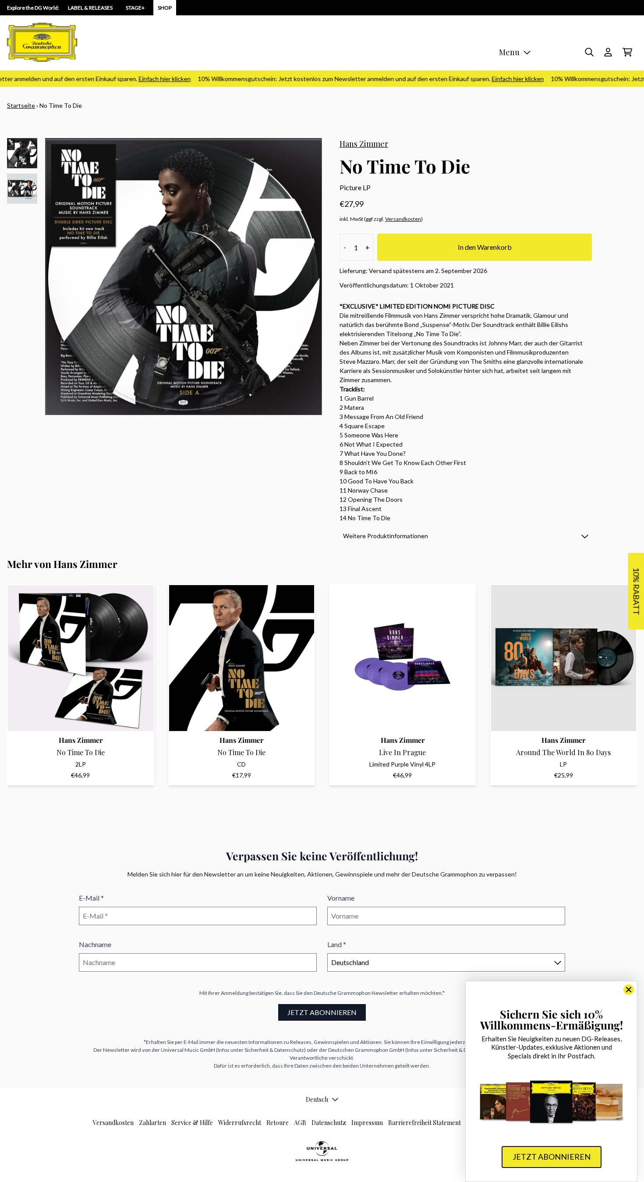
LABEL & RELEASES (90, 7)
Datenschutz (328, 1122)
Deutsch (317, 1099)
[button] (466, 536)
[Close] (628, 989)
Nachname (95, 944)
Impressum (367, 1122)
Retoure (277, 1122)
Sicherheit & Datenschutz (274, 1050)
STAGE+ (135, 7)
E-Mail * (91, 898)
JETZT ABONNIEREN (322, 1012)
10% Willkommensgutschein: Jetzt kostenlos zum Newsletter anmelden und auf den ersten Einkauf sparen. (357, 78)
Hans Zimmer (364, 143)
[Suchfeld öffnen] (589, 52)
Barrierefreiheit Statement (424, 1122)
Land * (336, 944)
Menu (509, 52)
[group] (22, 153)
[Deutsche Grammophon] (42, 42)
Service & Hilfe (192, 1122)
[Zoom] (183, 276)
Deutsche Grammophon (342, 993)
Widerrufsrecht (239, 1122)
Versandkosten (403, 219)
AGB (300, 1122)
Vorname (340, 898)
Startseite (21, 105)
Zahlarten (152, 1122)
